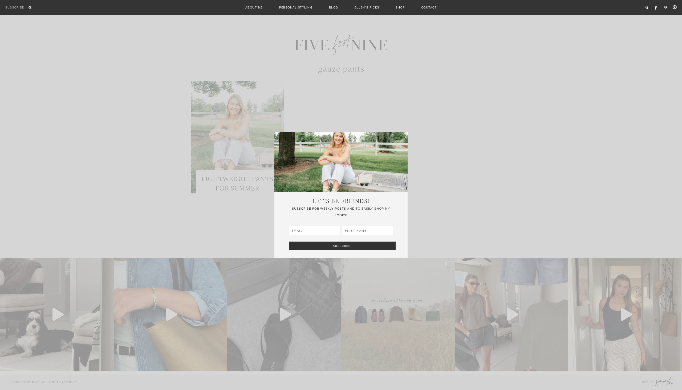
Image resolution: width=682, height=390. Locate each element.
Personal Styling (295, 7)
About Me (254, 7)
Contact (429, 7)
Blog (333, 7)
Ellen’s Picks (367, 7)
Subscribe (14, 7)
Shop (400, 7)
